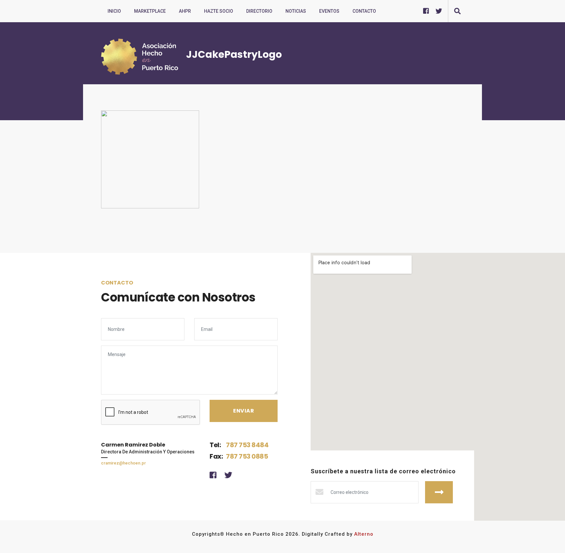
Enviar (439, 492)
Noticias (295, 11)
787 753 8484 (247, 444)
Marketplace (150, 11)
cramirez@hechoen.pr (123, 463)
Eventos (329, 11)
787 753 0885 (247, 456)
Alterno (363, 534)
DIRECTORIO (259, 11)
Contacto (364, 11)
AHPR (185, 11)
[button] (457, 11)
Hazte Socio (218, 11)
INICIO (114, 11)
